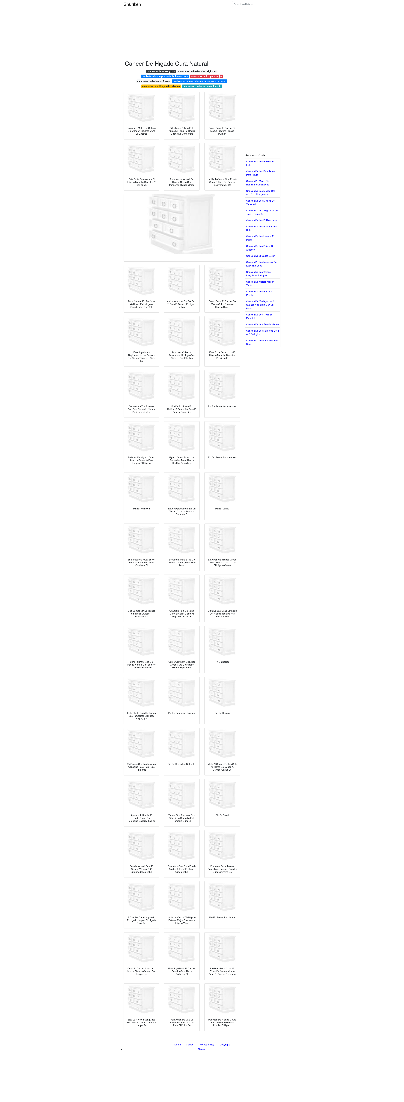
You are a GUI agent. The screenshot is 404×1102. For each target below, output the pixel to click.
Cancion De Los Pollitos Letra (261, 220)
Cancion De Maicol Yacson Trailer (260, 283)
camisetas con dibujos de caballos (161, 86)
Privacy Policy (206, 1044)
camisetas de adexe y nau (161, 71)
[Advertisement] (94, 22)
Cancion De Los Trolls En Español (259, 316)
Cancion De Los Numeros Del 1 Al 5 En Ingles (262, 332)
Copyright (225, 1044)
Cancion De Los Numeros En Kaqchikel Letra (261, 263)
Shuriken (132, 4)
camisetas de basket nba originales (197, 71)
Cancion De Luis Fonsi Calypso (262, 324)
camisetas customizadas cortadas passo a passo (199, 81)
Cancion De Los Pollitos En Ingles (260, 163)
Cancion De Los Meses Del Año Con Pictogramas (260, 192)
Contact (190, 1044)
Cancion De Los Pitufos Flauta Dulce (261, 228)
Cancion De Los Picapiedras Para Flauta (261, 173)
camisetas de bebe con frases (153, 81)
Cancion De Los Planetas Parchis (259, 293)
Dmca (177, 1044)
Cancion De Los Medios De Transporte (260, 202)
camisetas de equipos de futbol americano (165, 76)
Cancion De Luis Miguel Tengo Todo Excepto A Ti (262, 212)
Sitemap (202, 1049)
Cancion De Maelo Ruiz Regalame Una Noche (258, 182)
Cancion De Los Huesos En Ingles (260, 237)
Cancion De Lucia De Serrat (260, 255)
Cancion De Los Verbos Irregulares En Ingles (258, 273)
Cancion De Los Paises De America (260, 247)
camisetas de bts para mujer (206, 76)
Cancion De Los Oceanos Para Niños (262, 342)
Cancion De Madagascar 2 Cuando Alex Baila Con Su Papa (260, 305)
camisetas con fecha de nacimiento (202, 86)
